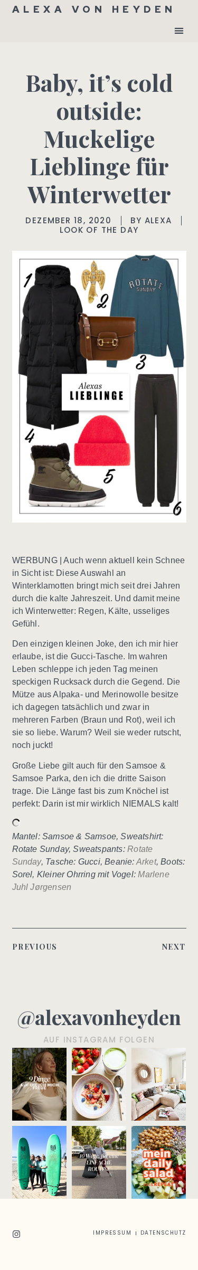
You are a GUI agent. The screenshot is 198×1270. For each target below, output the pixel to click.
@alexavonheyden (99, 1016)
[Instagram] (16, 1234)
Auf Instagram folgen (99, 1039)
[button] (179, 30)
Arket (146, 861)
